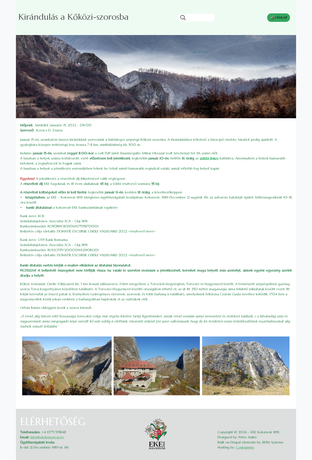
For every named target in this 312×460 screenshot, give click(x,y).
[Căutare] (182, 17)
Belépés (288, 418)
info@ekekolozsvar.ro (47, 437)
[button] (156, 366)
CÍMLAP (281, 17)
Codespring (245, 447)
